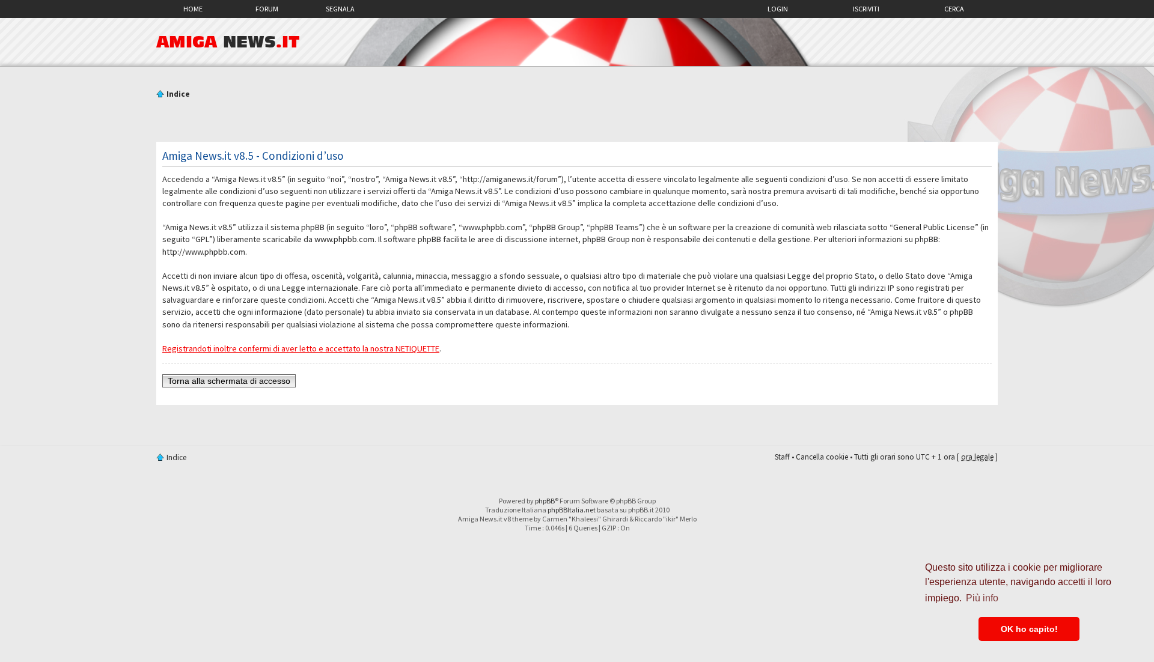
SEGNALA (340, 8)
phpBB (545, 500)
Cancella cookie (822, 457)
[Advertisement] (577, 122)
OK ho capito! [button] (1029, 629)
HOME (193, 8)
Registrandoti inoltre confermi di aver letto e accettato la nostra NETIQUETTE (300, 348)
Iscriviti (866, 8)
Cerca (954, 8)
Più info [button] (982, 598)
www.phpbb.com (344, 239)
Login (778, 8)
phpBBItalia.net (572, 509)
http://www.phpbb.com (203, 251)
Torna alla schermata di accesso (229, 381)
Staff (782, 457)
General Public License (934, 227)
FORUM (266, 8)
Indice (178, 94)
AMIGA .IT (228, 42)
